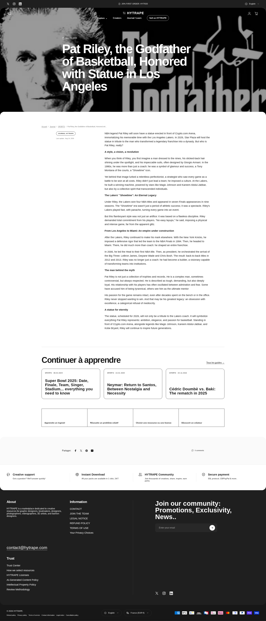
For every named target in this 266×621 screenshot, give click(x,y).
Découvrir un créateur (191, 423)
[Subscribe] (212, 528)
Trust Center (13, 565)
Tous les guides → (215, 362)
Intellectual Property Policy (21, 584)
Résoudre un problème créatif (104, 423)
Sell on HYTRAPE (158, 18)
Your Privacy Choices (81, 532)
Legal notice (60, 615)
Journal (52, 127)
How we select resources (20, 570)
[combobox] (252, 4)
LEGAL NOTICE (79, 518)
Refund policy (11, 615)
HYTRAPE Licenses (18, 575)
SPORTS (61, 127)
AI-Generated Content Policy (22, 580)
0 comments (199, 450)
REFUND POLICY (80, 523)
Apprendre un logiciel (54, 423)
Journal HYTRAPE (66, 133)
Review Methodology (18, 589)
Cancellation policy (72, 615)
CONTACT (76, 509)
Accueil (44, 127)
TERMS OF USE (79, 528)
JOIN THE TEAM (79, 513)
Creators (117, 18)
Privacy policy (22, 615)
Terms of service (34, 615)
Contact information (48, 615)
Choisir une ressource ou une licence (153, 423)
